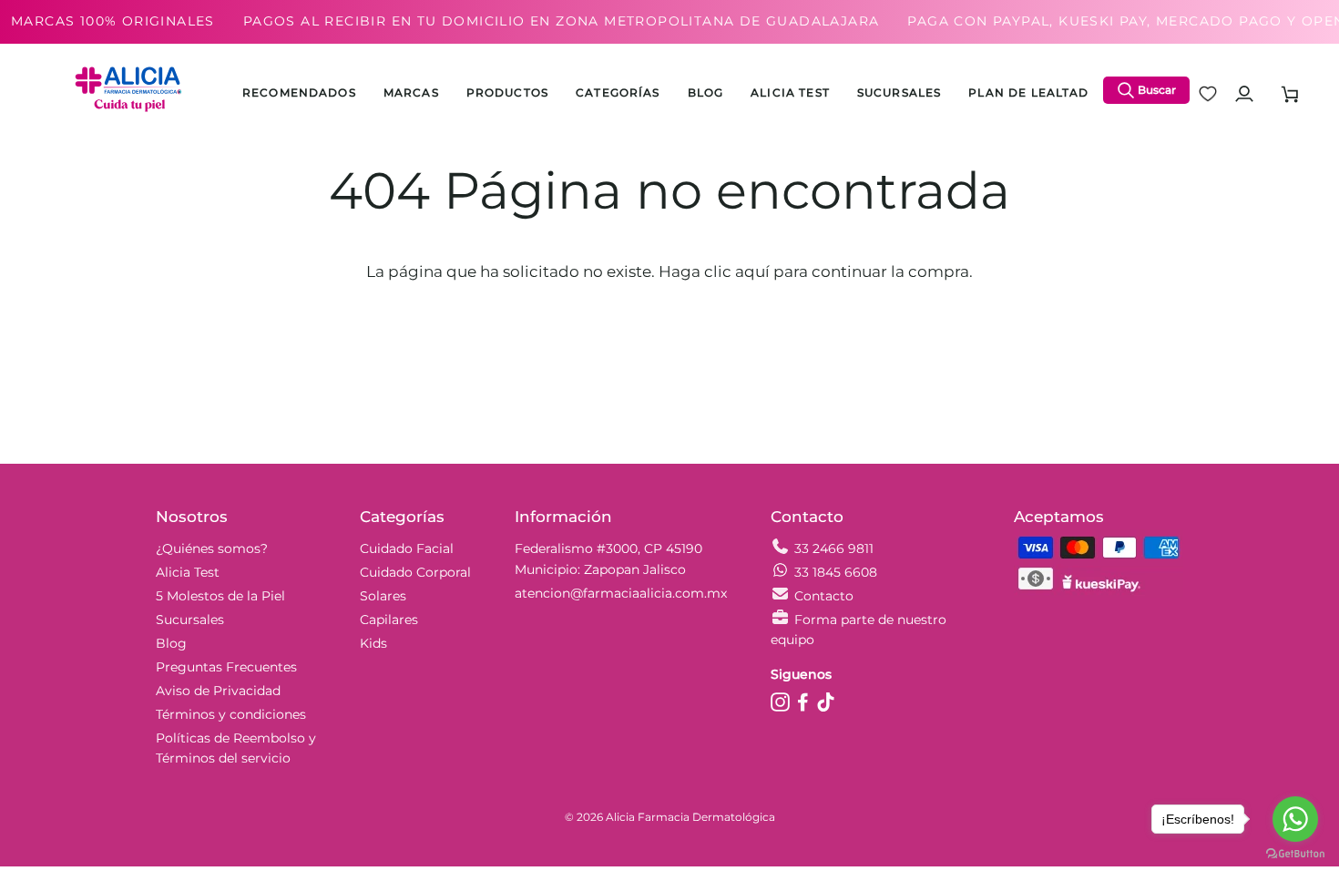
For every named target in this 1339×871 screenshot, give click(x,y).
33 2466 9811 (834, 548)
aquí (752, 271)
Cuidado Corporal (415, 572)
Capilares (389, 619)
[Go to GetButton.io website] (1295, 853)
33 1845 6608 (835, 572)
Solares (383, 596)
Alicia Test (188, 572)
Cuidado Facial (407, 548)
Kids (373, 643)
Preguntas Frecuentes (226, 667)
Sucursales (190, 619)
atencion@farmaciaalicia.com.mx (621, 593)
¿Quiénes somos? (212, 548)
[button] (507, 94)
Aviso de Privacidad (218, 690)
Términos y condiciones (231, 714)
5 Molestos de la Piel (220, 596)
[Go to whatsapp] (1295, 819)
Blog (171, 643)
